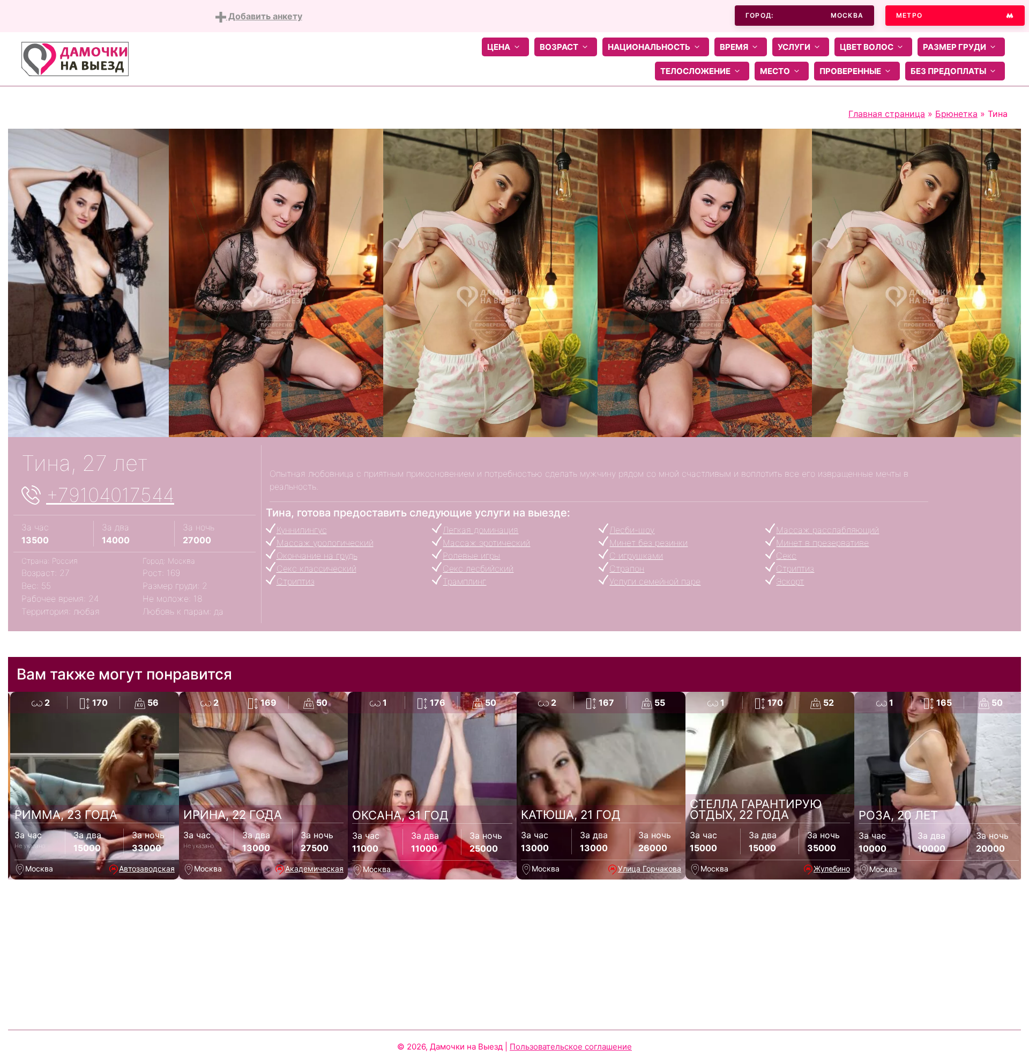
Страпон (626, 568)
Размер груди (954, 47)
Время (734, 47)
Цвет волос (866, 47)
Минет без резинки (648, 542)
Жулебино (832, 868)
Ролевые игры (471, 555)
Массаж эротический (486, 542)
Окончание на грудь (317, 555)
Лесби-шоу (631, 529)
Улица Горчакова (649, 868)
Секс (786, 555)
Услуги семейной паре (654, 581)
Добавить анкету (264, 16)
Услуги (794, 47)
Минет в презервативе (822, 542)
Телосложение (695, 71)
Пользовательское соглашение (571, 1046)
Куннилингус (302, 529)
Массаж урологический (325, 542)
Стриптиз (795, 568)
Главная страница (886, 113)
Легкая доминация (480, 529)
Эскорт (790, 581)
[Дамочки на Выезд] (75, 58)
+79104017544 (110, 495)
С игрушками (636, 555)
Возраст (559, 47)
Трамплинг (464, 581)
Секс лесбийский (478, 568)
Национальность (649, 47)
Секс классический (316, 568)
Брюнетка (956, 113)
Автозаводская (147, 868)
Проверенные (850, 71)
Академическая (314, 868)
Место (775, 71)
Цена (498, 47)
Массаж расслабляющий (827, 529)
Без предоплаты (948, 71)
